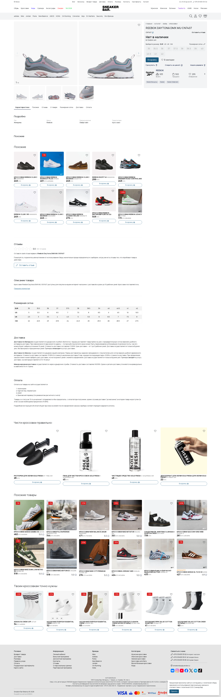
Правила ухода (19, 661)
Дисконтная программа (62, 659)
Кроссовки (25, 8)
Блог (73, 2)
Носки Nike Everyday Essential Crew (60, 622)
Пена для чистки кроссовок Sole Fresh (82, 476)
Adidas (94, 657)
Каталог (146, 2)
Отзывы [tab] (45, 107)
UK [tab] (168, 44)
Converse (76, 16)
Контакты (126, 2)
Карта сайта (18, 668)
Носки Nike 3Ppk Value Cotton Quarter (158, 622)
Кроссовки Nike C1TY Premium (92, 571)
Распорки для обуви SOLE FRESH (33, 476)
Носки (196, 8)
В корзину (24, 185)
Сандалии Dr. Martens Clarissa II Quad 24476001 (159, 532)
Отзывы (56, 663)
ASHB (189, 8)
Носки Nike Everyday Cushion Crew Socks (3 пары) (126, 622)
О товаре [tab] (53, 107)
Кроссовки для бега (139, 661)
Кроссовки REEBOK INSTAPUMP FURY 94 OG (101, 213)
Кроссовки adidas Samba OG (29, 532)
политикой (186, 687)
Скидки (60, 8)
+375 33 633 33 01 (179, 657)
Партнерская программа (62, 668)
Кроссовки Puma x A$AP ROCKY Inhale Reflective (157, 571)
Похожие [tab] (35, 107)
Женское (163, 8)
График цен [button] (152, 40)
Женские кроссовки (139, 657)
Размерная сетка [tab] (66, 107)
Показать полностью (22, 289)
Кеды (33, 8)
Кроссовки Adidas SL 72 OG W (192, 572)
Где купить (150, 65)
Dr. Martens (90, 16)
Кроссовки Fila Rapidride (58, 532)
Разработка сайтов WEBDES (23, 694)
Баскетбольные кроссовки (141, 663)
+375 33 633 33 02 (179, 654)
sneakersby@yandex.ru (181, 666)
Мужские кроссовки (139, 654)
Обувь (16, 8)
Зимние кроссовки (138, 659)
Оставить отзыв (26, 265)
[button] (138, 53)
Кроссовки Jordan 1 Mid (126, 571)
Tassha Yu (181, 8)
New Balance (43, 16)
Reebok (162, 82)
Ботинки (172, 8)
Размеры (118, 2)
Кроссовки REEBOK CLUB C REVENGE (51, 215)
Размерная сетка (195, 44)
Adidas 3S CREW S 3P (25, 622)
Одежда (40, 8)
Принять (174, 691)
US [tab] (165, 44)
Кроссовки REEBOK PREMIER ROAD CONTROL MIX (130, 177)
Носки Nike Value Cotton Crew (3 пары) (192, 622)
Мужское (154, 8)
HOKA (58, 16)
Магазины (80, 2)
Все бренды (109, 16)
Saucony (99, 16)
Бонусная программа (61, 657)
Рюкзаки (204, 8)
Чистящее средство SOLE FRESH (133, 476)
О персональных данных (62, 666)
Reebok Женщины (152, 82)
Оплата (110, 2)
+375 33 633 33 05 (179, 660)
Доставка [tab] (79, 107)
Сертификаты (136, 2)
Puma (35, 16)
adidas (16, 16)
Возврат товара (92, 2)
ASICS (52, 16)
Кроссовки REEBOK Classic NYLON (76, 215)
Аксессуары (50, 8)
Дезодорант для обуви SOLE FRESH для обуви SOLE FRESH (183, 476)
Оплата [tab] (89, 107)
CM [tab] (171, 44)
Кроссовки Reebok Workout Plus (49, 177)
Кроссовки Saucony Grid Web (190, 532)
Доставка (102, 2)
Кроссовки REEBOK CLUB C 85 (25, 177)
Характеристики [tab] (22, 107)
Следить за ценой (172, 65)
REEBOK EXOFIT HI (103, 177)
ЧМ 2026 (68, 8)
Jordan (28, 16)
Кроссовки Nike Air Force (62, 571)
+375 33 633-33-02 (201, 2)
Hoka (94, 668)
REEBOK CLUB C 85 (25, 214)
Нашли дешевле (196, 65)
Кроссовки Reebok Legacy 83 (130, 215)
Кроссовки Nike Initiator (126, 532)
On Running (66, 16)
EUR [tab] (161, 44)
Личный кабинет (59, 654)
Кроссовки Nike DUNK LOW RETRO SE (28, 570)
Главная (149, 24)
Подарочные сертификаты (24, 666)
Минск (17, 2)
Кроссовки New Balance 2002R (92, 532)
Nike (22, 16)
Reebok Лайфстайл (172, 82)
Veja (82, 16)
